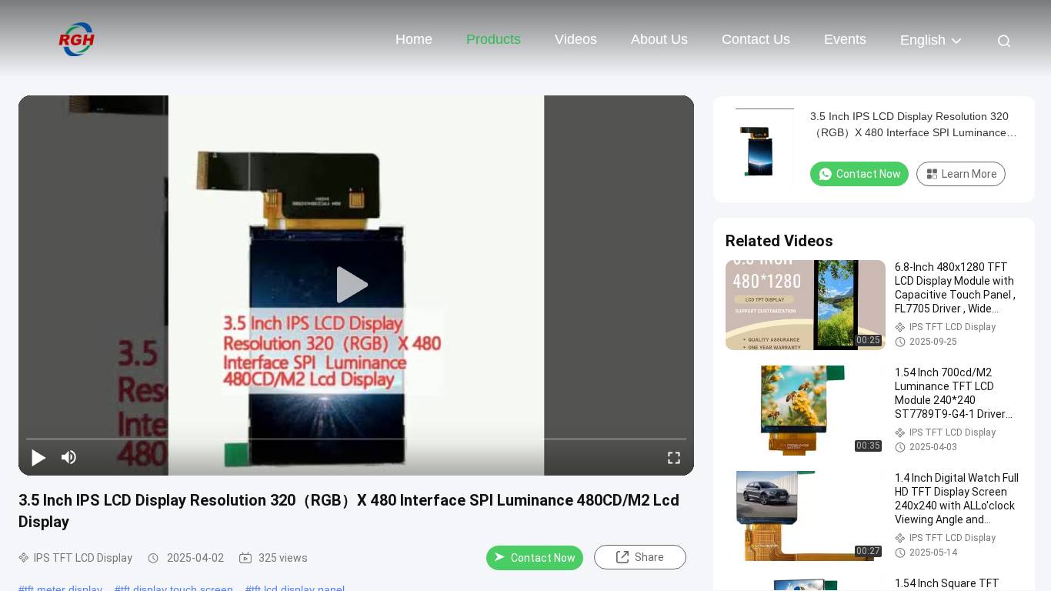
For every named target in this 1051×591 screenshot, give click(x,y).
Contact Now (543, 558)
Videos (576, 39)
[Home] (76, 38)
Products (493, 39)
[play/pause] (38, 457)
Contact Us (756, 39)
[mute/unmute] (69, 457)
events (845, 39)
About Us (659, 39)
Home (413, 39)
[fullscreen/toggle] (674, 457)
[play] (356, 285)
